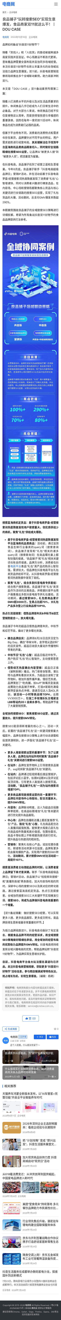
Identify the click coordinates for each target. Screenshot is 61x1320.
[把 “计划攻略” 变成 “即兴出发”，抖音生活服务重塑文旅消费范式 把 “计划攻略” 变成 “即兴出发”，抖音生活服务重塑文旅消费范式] (11, 1144)
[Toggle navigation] (56, 4)
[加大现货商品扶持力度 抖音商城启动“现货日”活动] (11, 1161)
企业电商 (33, 37)
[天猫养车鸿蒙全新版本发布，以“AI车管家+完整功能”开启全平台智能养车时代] (30, 1107)
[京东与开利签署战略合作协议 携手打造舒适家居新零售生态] (11, 1242)
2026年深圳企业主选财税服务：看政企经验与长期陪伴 (40, 1125)
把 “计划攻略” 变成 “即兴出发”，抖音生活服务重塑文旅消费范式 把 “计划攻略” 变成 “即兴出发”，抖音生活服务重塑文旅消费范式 (40, 1142)
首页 (4, 12)
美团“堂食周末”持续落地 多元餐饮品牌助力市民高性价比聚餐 (41, 1206)
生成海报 (12, 1028)
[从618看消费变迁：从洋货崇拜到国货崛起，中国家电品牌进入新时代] (30, 1187)
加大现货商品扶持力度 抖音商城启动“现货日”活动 (40, 1159)
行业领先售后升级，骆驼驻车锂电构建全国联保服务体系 (41, 1223)
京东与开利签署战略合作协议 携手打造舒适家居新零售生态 (41, 1239)
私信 (54, 1037)
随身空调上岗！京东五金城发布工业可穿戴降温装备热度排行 (41, 1257)
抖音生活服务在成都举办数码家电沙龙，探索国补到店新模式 (30, 1273)
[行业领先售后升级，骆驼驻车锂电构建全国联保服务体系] (11, 1225)
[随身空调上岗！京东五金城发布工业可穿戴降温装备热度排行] (11, 1259)
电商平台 (15, 566)
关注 (41, 1037)
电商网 (5, 37)
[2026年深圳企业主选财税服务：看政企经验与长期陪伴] (11, 1127)
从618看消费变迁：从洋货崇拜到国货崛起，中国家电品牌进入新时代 (29, 1176)
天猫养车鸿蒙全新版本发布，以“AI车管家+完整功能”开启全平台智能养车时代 (30, 1095)
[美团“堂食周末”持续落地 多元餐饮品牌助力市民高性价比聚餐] (11, 1208)
